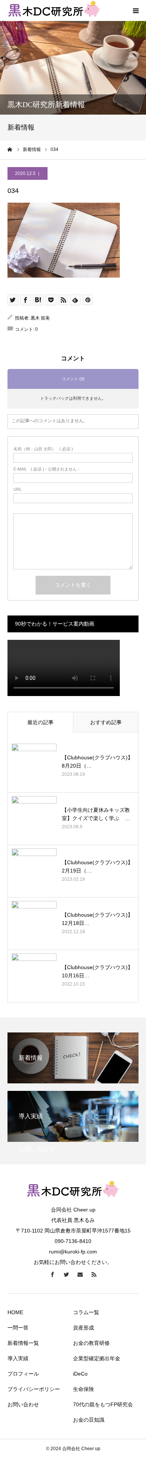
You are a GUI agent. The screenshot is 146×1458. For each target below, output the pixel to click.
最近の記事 (40, 722)
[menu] (135, 10)
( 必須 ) (43, 449)
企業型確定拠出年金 (96, 1358)
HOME (15, 1312)
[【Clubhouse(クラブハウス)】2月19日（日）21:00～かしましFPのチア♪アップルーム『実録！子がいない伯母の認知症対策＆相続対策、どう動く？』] (34, 871)
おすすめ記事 (106, 722)
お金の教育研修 (91, 1343)
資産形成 (83, 1328)
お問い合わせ (23, 1404)
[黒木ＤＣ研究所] (73, 1200)
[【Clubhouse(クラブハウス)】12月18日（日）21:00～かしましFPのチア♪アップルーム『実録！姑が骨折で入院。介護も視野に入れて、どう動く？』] (34, 923)
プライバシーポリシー (33, 1389)
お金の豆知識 (88, 1420)
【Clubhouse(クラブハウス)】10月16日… (97, 971)
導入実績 (17, 1358)
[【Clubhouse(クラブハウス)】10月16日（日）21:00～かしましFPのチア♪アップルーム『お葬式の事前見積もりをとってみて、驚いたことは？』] (34, 975)
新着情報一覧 (23, 1343)
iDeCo (80, 1374)
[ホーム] (10, 149)
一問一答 (17, 1328)
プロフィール (23, 1374)
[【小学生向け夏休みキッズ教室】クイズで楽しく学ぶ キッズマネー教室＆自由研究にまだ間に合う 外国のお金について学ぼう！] (34, 818)
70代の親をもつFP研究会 (103, 1404)
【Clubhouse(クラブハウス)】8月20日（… (97, 761)
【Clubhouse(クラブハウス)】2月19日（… (97, 866)
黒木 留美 (40, 318)
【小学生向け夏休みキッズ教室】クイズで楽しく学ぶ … (96, 814)
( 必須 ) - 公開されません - (46, 469)
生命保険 (83, 1389)
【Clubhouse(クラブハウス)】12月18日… (97, 919)
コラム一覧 (86, 1312)
